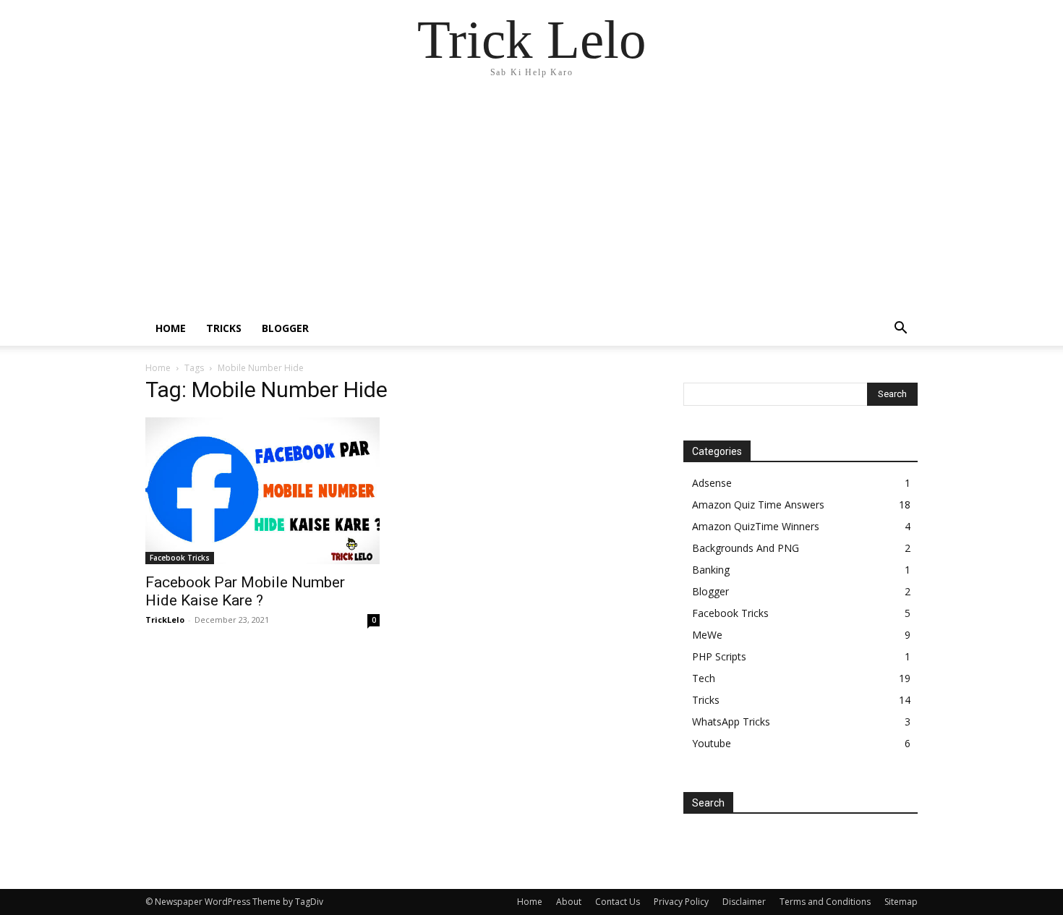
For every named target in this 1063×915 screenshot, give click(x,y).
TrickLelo (164, 619)
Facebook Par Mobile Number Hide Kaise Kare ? (245, 591)
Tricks (224, 328)
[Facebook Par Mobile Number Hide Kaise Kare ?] (262, 490)
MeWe (707, 635)
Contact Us (617, 901)
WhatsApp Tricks (731, 721)
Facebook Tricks (180, 558)
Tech (703, 678)
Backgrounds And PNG (745, 548)
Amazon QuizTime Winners (755, 526)
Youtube (711, 743)
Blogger (285, 328)
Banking (711, 569)
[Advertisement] (531, 202)
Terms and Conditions (825, 901)
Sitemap (901, 901)
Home (170, 328)
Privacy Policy (681, 901)
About (568, 901)
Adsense (712, 483)
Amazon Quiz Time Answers (758, 504)
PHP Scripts (719, 656)
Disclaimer (744, 901)
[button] (900, 329)
